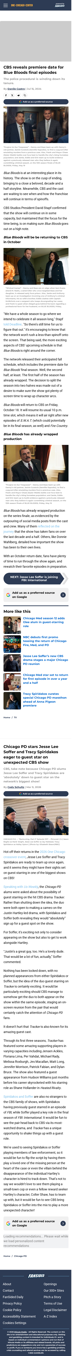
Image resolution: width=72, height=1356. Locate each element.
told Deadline (12, 324)
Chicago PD (20, 1256)
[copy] (24, 95)
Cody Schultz (16, 787)
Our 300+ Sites (54, 1290)
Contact (8, 1290)
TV (15, 717)
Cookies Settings (14, 1323)
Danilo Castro (16, 88)
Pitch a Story (52, 1297)
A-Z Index (50, 1316)
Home (6, 717)
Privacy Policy (12, 1303)
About (7, 1284)
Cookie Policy (12, 1310)
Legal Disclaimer (55, 1310)
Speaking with (20, 887)
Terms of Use (53, 1303)
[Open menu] (5, 5)
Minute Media (20, 1332)
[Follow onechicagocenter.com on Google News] (63, 595)
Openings (50, 1284)
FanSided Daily (13, 1297)
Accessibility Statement (19, 1316)
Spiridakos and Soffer (18, 1096)
